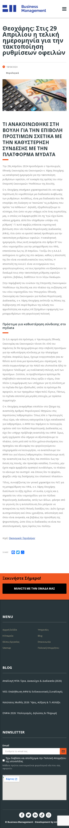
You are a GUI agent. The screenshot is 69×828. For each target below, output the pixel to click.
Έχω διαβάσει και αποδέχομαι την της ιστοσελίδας (36, 759)
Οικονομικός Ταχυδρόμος (22, 538)
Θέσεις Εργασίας (11, 641)
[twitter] (28, 815)
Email (6, 745)
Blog (40, 635)
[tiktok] (42, 815)
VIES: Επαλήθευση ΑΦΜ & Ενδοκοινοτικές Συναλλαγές (32, 691)
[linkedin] (35, 815)
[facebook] (21, 815)
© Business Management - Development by (34, 822)
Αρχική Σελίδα (10, 629)
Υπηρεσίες (43, 629)
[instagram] (48, 815)
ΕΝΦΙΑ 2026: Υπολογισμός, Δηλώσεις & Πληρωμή (30, 713)
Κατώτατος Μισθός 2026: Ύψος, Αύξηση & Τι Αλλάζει (31, 702)
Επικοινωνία (44, 641)
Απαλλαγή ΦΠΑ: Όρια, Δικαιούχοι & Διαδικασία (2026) (32, 680)
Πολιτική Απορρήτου (48, 647)
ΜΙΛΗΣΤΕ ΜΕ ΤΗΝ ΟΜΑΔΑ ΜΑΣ (34, 588)
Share (5, 552)
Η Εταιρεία (8, 635)
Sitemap (7, 647)
